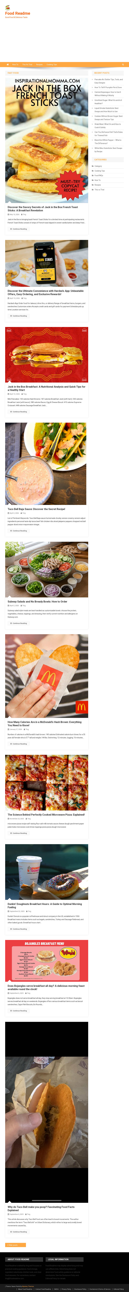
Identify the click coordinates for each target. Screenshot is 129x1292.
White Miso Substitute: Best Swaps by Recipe (108, 149)
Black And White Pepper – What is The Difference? (108, 141)
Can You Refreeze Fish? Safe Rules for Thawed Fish (109, 133)
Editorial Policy (119, 1289)
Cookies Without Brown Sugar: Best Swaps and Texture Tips (109, 117)
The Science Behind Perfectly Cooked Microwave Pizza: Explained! (46, 814)
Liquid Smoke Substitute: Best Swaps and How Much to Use (106, 109)
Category (98, 166)
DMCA (56, 1289)
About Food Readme (25, 1289)
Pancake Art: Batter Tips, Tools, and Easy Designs (109, 81)
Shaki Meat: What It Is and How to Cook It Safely (108, 125)
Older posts (13, 1245)
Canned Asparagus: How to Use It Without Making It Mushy (108, 93)
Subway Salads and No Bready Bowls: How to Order (37, 601)
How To (15, 65)
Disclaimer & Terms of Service (100, 1289)
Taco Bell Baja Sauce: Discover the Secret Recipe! (36, 509)
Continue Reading (20, 229)
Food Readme (17, 13)
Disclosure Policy (80, 1289)
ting (24, 214)
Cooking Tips (52, 65)
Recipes (39, 65)
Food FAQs (99, 176)
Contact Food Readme (43, 1289)
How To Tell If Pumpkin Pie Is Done (108, 87)
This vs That (27, 65)
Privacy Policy (66, 1289)
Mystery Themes (28, 1286)
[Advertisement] (64, 43)
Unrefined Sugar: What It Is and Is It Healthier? (108, 102)
